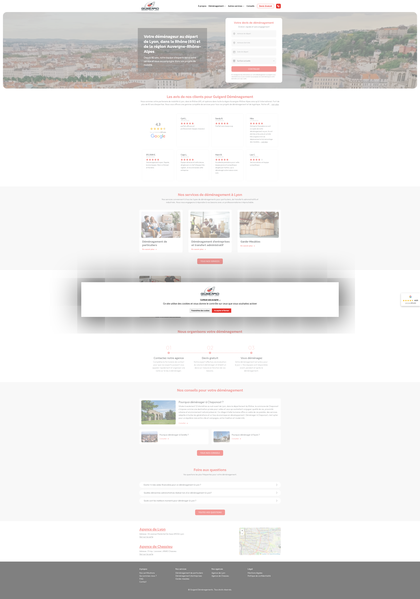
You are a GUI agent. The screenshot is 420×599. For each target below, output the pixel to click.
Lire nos (410, 303)
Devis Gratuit (265, 6)
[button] (278, 6)
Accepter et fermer (221, 310)
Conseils (250, 6)
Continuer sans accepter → (210, 300)
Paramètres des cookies (200, 310)
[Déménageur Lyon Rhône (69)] (150, 5)
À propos (202, 6)
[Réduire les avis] (400, 299)
